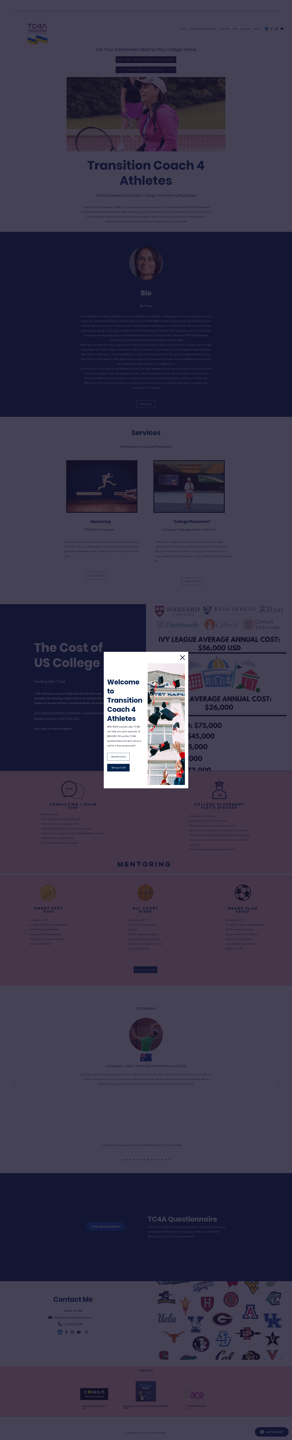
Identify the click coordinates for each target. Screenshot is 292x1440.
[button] (182, 657)
